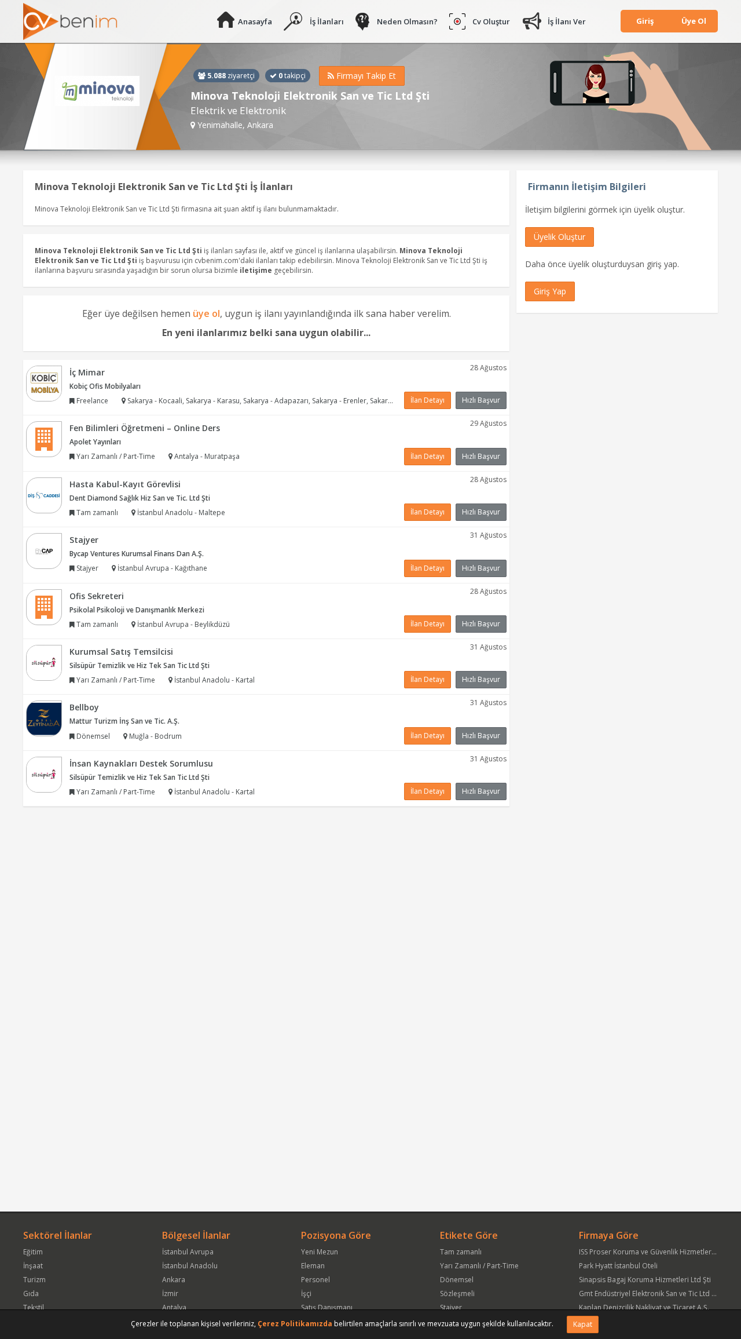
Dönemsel (457, 1280)
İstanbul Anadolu (190, 1266)
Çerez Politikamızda (295, 1324)
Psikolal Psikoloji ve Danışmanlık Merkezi (136, 610)
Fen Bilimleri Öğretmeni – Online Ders (144, 427)
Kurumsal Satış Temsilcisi (121, 651)
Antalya (174, 1307)
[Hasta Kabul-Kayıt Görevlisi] (44, 494)
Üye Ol (693, 21)
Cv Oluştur (491, 21)
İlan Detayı (427, 400)
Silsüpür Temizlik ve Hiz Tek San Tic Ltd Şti (139, 665)
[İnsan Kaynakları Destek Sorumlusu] (44, 774)
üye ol (206, 313)
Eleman (313, 1266)
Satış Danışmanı (327, 1307)
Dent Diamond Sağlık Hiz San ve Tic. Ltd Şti (139, 498)
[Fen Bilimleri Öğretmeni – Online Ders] (44, 438)
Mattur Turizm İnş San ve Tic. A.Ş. (124, 721)
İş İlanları (327, 21)
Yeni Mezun (319, 1252)
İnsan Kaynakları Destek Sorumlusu (141, 763)
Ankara (173, 1280)
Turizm (34, 1280)
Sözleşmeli (457, 1293)
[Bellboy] (44, 718)
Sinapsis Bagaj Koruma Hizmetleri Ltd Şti (645, 1280)
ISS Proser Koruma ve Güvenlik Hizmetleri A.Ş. (653, 1252)
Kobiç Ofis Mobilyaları (105, 386)
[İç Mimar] (44, 383)
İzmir (170, 1293)
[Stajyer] (44, 550)
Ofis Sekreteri (96, 595)
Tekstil (33, 1307)
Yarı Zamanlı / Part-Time (479, 1266)
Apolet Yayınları (95, 442)
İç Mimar (87, 372)
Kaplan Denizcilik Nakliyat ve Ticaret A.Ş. (644, 1307)
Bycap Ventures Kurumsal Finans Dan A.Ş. (136, 554)
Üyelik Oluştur (559, 236)
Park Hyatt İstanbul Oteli (618, 1266)
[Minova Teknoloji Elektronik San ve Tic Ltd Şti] (112, 97)
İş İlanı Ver (567, 21)
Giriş (645, 21)
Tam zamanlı (461, 1252)
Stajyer (83, 539)
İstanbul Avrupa (188, 1252)
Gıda (31, 1293)
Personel (315, 1280)
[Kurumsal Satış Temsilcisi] (44, 662)
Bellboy (84, 707)
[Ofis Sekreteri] (44, 606)
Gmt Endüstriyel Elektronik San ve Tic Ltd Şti (649, 1293)
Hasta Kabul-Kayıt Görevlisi (125, 484)
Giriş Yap (550, 291)
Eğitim (33, 1252)
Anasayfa (255, 21)
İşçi (306, 1293)
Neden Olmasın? (407, 21)
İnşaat (33, 1266)
